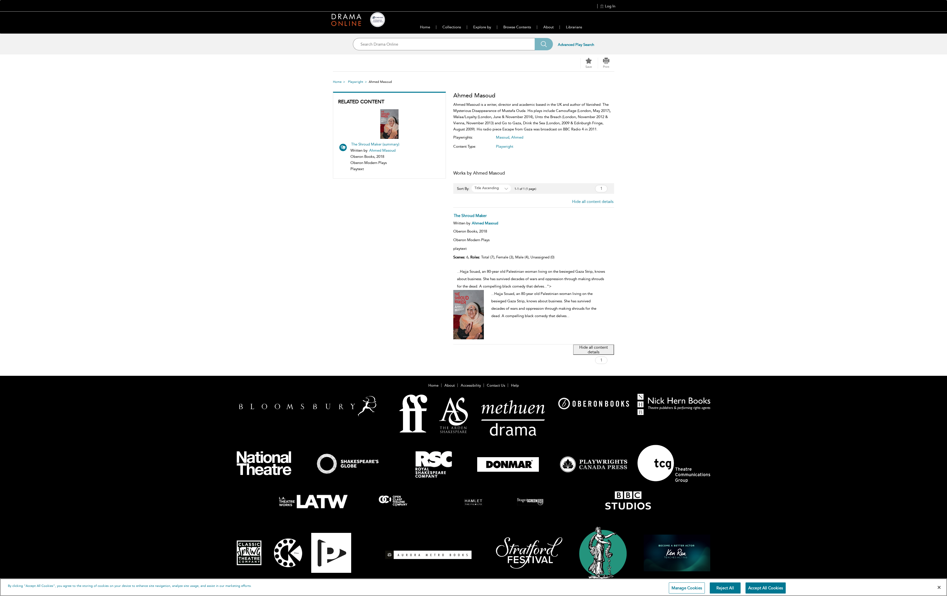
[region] (473, 587)
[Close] (939, 587)
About (548, 27)
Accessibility (471, 385)
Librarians (574, 27)
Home (425, 27)
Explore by (482, 27)
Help (515, 385)
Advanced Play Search (576, 44)
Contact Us (496, 385)
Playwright (355, 82)
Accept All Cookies (765, 588)
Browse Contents (517, 27)
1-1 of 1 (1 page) (525, 189)
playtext (460, 248)
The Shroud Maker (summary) (375, 144)
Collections (451, 27)
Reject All (725, 588)
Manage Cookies (687, 588)
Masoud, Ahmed (509, 137)
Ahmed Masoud (382, 150)
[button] (606, 63)
